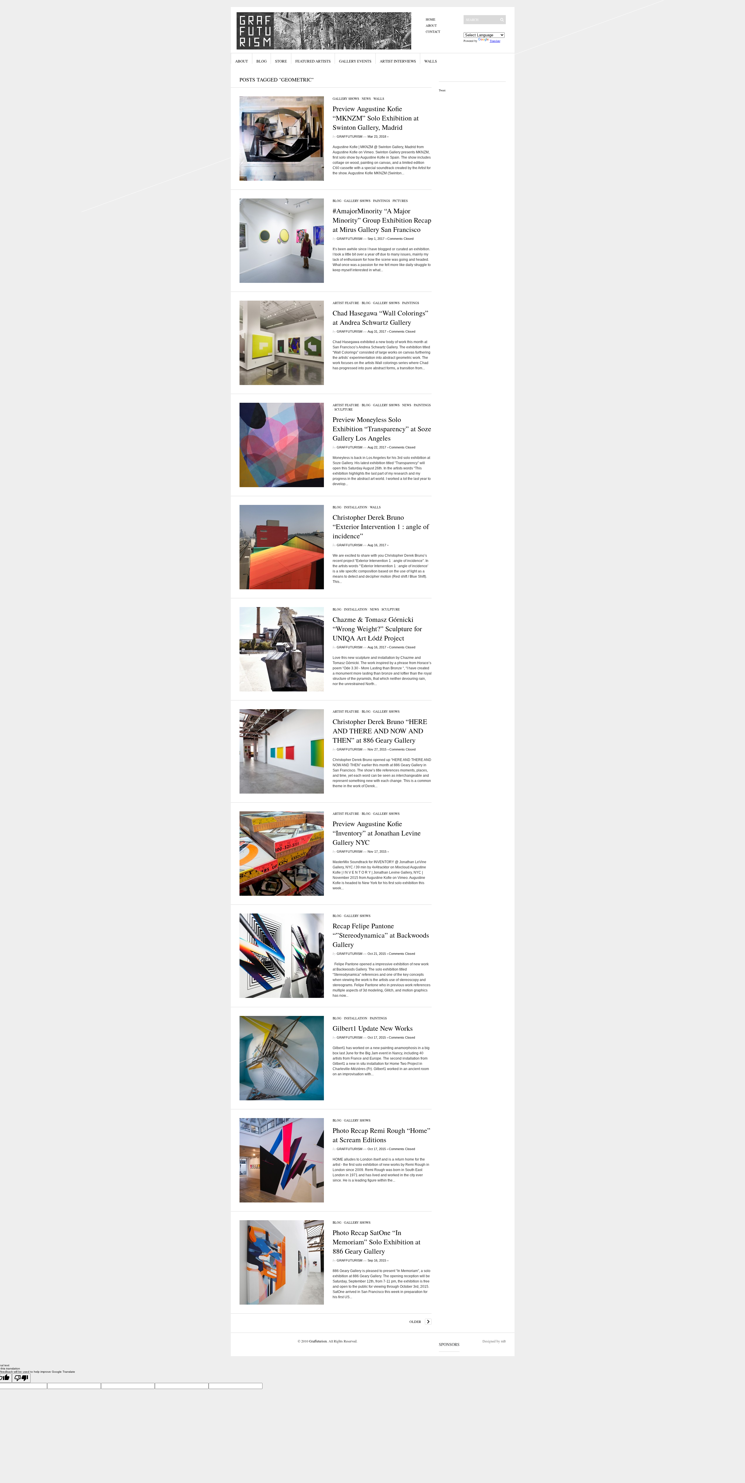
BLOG (337, 200)
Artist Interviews (398, 61)
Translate (495, 41)
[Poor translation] (21, 1378)
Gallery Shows (346, 98)
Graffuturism (349, 136)
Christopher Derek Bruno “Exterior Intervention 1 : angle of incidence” (381, 526)
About (431, 25)
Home (430, 19)
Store (281, 61)
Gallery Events (355, 61)
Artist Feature (346, 303)
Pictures (400, 200)
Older (415, 1321)
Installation (355, 507)
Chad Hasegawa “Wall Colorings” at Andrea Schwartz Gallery (380, 317)
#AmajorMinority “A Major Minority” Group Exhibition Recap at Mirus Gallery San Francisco (382, 220)
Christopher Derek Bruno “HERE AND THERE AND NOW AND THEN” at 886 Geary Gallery (380, 731)
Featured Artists (313, 61)
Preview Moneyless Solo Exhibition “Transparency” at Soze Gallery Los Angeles (382, 429)
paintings (381, 200)
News (366, 98)
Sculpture (343, 409)
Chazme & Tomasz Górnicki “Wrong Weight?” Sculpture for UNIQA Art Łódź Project (377, 629)
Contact (433, 31)
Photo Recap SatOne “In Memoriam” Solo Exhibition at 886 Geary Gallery (377, 1242)
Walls (430, 61)
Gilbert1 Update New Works (373, 1028)
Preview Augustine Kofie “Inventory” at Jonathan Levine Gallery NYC (377, 833)
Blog (261, 61)
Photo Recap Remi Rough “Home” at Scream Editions (381, 1135)
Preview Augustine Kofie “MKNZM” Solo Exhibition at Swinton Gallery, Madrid (376, 118)
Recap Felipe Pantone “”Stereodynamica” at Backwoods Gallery (381, 935)
